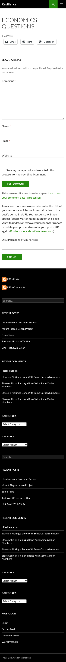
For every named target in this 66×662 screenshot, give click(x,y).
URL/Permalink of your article (20, 239)
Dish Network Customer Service (19, 322)
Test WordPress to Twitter (16, 341)
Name (6, 126)
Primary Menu (62, 4)
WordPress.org (10, 641)
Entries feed (8, 629)
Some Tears (8, 335)
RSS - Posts (13, 279)
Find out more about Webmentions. (31, 231)
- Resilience (8, 370)
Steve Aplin (8, 383)
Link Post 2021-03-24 (13, 347)
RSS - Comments (16, 287)
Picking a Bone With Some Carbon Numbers (35, 376)
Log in (5, 622)
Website (7, 155)
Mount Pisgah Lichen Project (17, 328)
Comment (8, 80)
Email (6, 140)
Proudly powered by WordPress (16, 657)
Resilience (9, 4)
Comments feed (10, 635)
